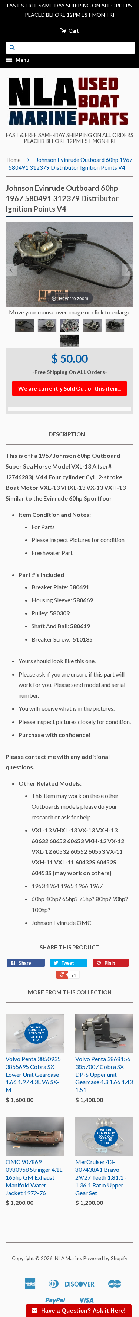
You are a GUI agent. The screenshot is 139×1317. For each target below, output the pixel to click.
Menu (21, 60)
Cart (73, 30)
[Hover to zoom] (69, 263)
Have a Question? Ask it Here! (81, 1310)
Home (13, 159)
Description (67, 434)
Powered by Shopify (105, 1258)
